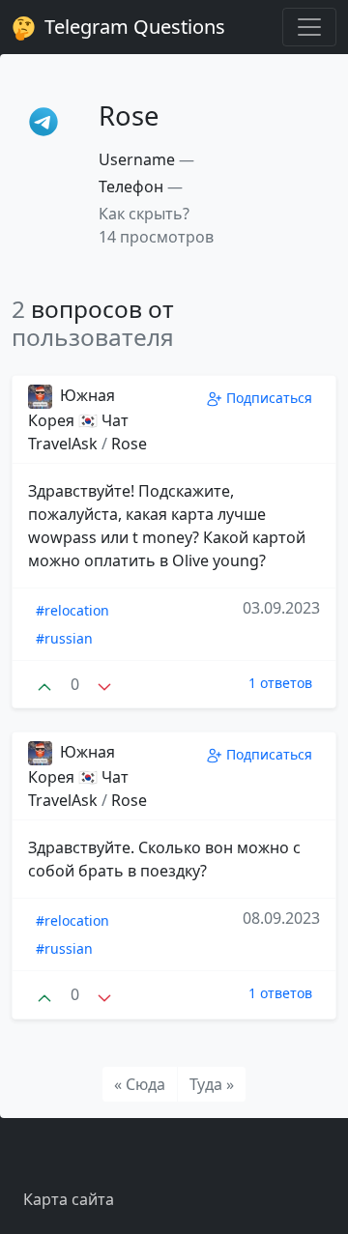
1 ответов (280, 683)
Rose (129, 443)
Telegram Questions (132, 27)
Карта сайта (68, 1199)
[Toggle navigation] (309, 27)
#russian (64, 638)
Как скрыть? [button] (144, 213)
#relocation (72, 610)
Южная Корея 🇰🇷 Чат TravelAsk (78, 419)
